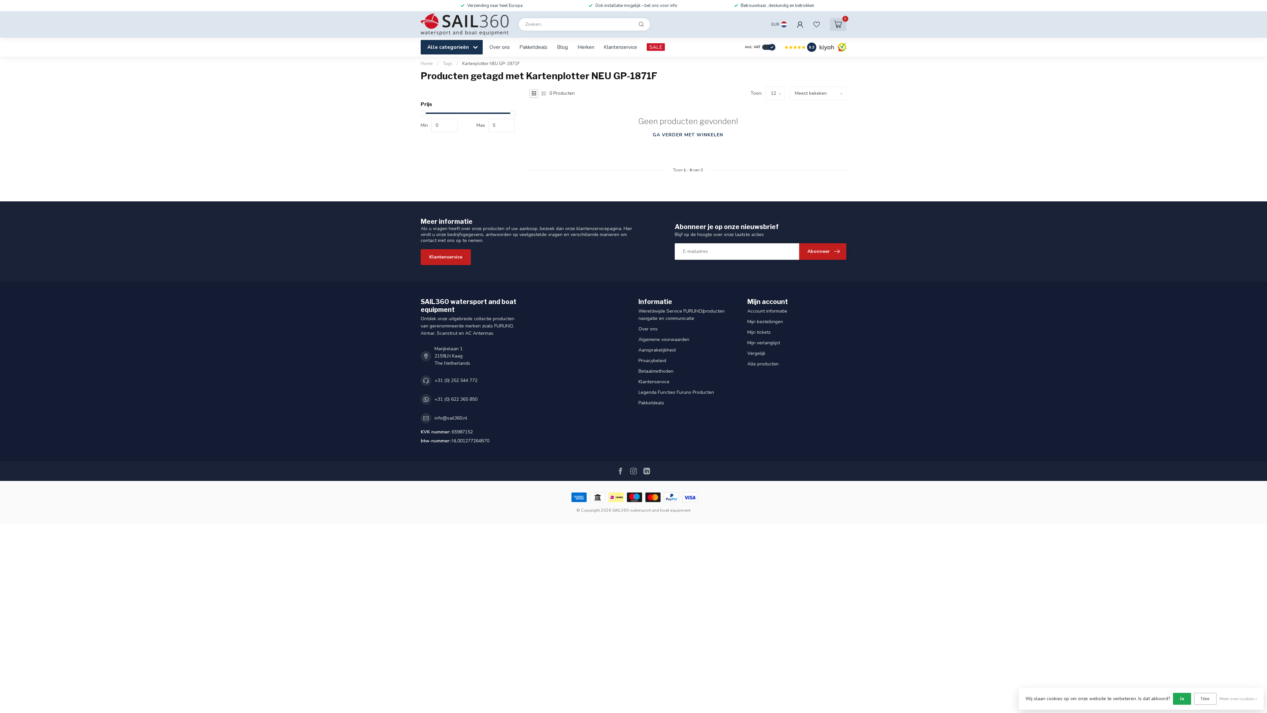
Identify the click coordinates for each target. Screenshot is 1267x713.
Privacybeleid (652, 360)
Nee (1205, 699)
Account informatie (767, 311)
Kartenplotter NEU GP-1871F (491, 64)
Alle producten (763, 364)
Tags (447, 64)
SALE (655, 47)
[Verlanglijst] (816, 24)
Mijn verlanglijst (763, 343)
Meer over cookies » (1238, 698)
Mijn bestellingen (765, 322)
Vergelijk (756, 353)
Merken (585, 47)
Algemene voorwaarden (663, 339)
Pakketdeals (533, 47)
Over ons (499, 47)
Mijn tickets (759, 332)
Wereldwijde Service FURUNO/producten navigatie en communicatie (681, 315)
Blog (562, 47)
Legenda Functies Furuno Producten (676, 392)
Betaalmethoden (655, 371)
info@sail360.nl (451, 418)
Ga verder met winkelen (688, 135)
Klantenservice (620, 47)
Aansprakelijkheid (657, 350)
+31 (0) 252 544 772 (456, 380)
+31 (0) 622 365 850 (456, 399)
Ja (1182, 699)
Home (427, 64)
